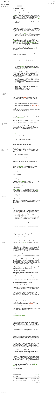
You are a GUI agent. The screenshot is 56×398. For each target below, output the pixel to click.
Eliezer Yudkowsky (3, 5)
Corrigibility (44, 13)
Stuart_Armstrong (33, 378)
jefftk (35, 376)
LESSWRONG (6, 1)
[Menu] (2, 1)
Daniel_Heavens (34, 380)
